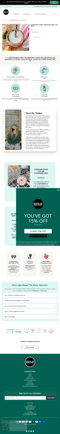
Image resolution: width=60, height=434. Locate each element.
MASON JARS (27, 14)
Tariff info (54, 2)
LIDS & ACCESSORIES (40, 14)
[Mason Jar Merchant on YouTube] (11, 6)
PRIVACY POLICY (30, 378)
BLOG (30, 375)
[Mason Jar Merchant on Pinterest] (9, 6)
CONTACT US (30, 377)
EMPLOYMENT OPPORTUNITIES (30, 386)
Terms (52, 245)
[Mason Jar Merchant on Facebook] (5, 6)
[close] (58, 2)
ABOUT (30, 374)
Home (3, 20)
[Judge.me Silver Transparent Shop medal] (39, 330)
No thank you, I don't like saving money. (38, 235)
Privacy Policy (46, 245)
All (7, 20)
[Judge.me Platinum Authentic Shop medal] (26, 330)
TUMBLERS (16, 14)
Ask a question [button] (30, 347)
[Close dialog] (58, 189)
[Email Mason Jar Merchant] (3, 6)
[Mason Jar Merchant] (6, 12)
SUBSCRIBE (51, 398)
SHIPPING (30, 381)
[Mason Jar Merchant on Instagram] (7, 6)
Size (32, 29)
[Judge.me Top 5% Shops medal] (51, 330)
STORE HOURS (30, 383)
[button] (29, 420)
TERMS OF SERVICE (30, 384)
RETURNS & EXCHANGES (30, 380)
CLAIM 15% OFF (38, 231)
